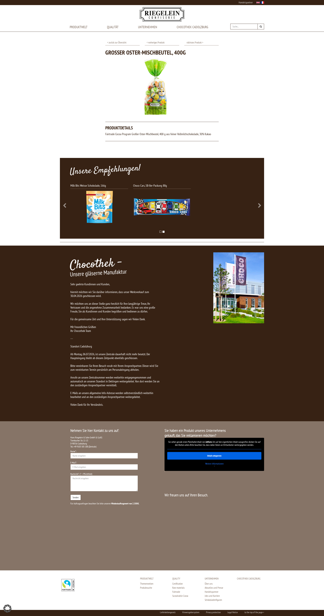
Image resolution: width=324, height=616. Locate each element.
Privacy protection (213, 612)
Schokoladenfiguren (213, 599)
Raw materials (178, 587)
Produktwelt (78, 27)
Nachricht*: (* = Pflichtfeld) (81, 473)
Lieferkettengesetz (168, 612)
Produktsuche (146, 587)
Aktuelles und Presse (214, 587)
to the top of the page (254, 612)
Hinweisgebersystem (190, 612)
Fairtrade (176, 591)
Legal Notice (232, 612)
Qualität (112, 27)
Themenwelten (146, 583)
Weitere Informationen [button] (214, 463)
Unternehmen (147, 27)
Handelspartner (246, 2)
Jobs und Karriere (212, 595)
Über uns (209, 583)
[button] (84, 204)
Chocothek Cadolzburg (192, 27)
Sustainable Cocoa (180, 595)
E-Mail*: (73, 462)
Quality (176, 578)
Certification (177, 583)
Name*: (73, 451)
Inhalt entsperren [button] (214, 455)
